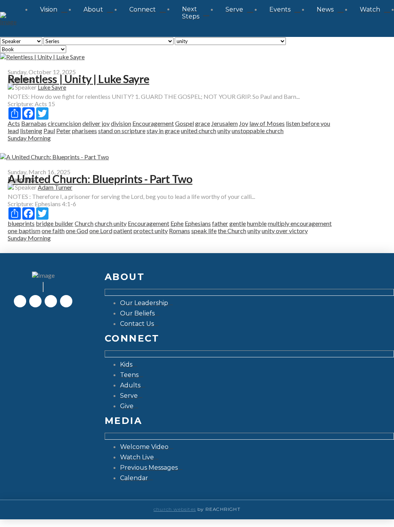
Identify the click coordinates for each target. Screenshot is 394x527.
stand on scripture (121, 130)
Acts (14, 123)
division (121, 123)
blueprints (21, 223)
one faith (53, 230)
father (220, 223)
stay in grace (163, 130)
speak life (204, 230)
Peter (63, 130)
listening (31, 130)
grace (202, 123)
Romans (179, 230)
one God (77, 230)
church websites (175, 509)
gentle (237, 223)
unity (223, 130)
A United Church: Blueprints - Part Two (100, 178)
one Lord (100, 230)
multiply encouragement (300, 223)
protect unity (151, 230)
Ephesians (198, 223)
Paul (49, 130)
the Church (232, 230)
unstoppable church (258, 130)
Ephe (177, 223)
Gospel (184, 123)
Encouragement (153, 123)
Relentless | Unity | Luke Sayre (78, 78)
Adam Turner (55, 187)
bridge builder (54, 223)
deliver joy (96, 123)
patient (123, 230)
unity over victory (285, 230)
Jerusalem (224, 123)
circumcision (64, 123)
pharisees (84, 130)
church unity (111, 223)
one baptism (24, 230)
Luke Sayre (52, 87)
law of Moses (267, 123)
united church (198, 130)
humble (257, 223)
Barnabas (34, 123)
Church (84, 223)
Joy (243, 123)
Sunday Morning (29, 138)
